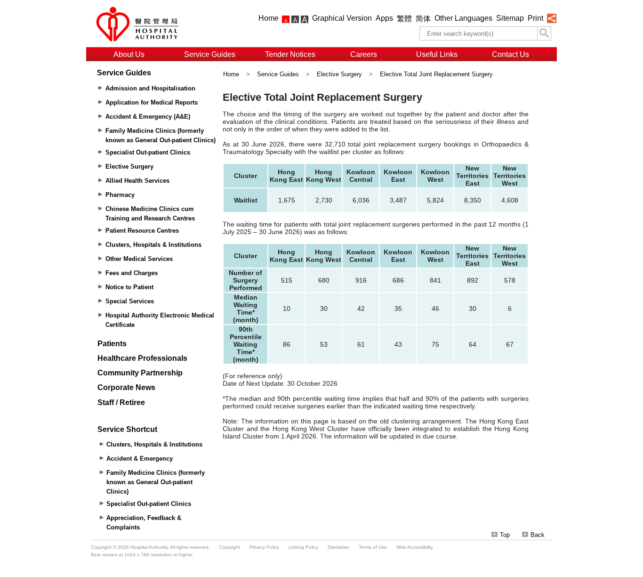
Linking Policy (303, 547)
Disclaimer (338, 547)
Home (268, 18)
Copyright (229, 547)
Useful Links (437, 54)
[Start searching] (544, 33)
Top (505, 534)
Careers (363, 54)
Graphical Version (342, 18)
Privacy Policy (264, 547)
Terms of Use (373, 547)
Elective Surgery (339, 74)
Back (537, 534)
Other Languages (463, 18)
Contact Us (510, 54)
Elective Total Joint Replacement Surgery (436, 74)
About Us (129, 54)
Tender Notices (290, 54)
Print (535, 18)
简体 (423, 19)
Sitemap (510, 18)
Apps (384, 18)
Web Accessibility (414, 547)
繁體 (404, 19)
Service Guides (209, 54)
